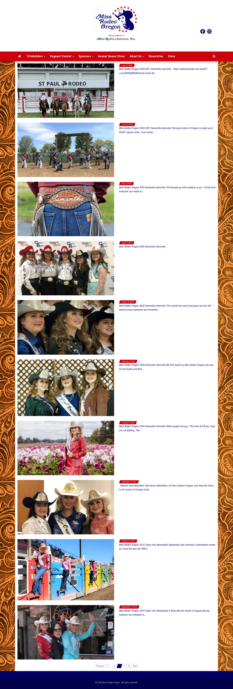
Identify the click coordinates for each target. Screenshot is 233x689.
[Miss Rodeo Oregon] (19, 56)
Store (171, 56)
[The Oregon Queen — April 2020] (65, 268)
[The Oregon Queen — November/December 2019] (65, 507)
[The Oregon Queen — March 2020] (65, 327)
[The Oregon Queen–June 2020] (65, 149)
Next (135, 666)
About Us (136, 56)
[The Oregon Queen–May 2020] (65, 208)
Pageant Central (61, 56)
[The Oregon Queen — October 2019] (65, 569)
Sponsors (85, 56)
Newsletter (156, 56)
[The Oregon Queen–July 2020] (65, 90)
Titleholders (35, 56)
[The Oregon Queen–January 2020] (65, 447)
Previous (100, 666)
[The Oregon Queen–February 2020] (65, 387)
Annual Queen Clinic (111, 56)
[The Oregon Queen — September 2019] (65, 632)
